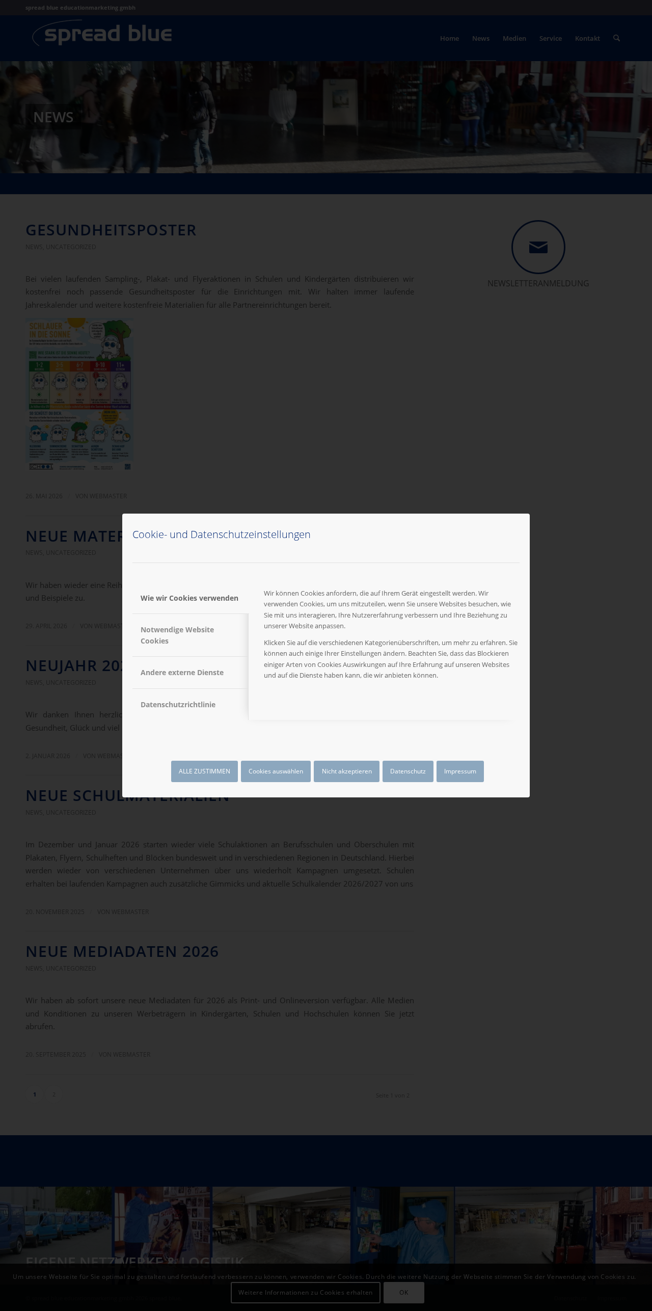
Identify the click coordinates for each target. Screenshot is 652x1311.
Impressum (460, 771)
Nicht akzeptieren (347, 771)
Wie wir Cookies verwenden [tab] (189, 598)
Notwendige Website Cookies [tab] (177, 635)
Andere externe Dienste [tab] (182, 672)
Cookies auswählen (276, 771)
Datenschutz (408, 771)
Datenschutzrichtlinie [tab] (178, 704)
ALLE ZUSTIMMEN (204, 771)
